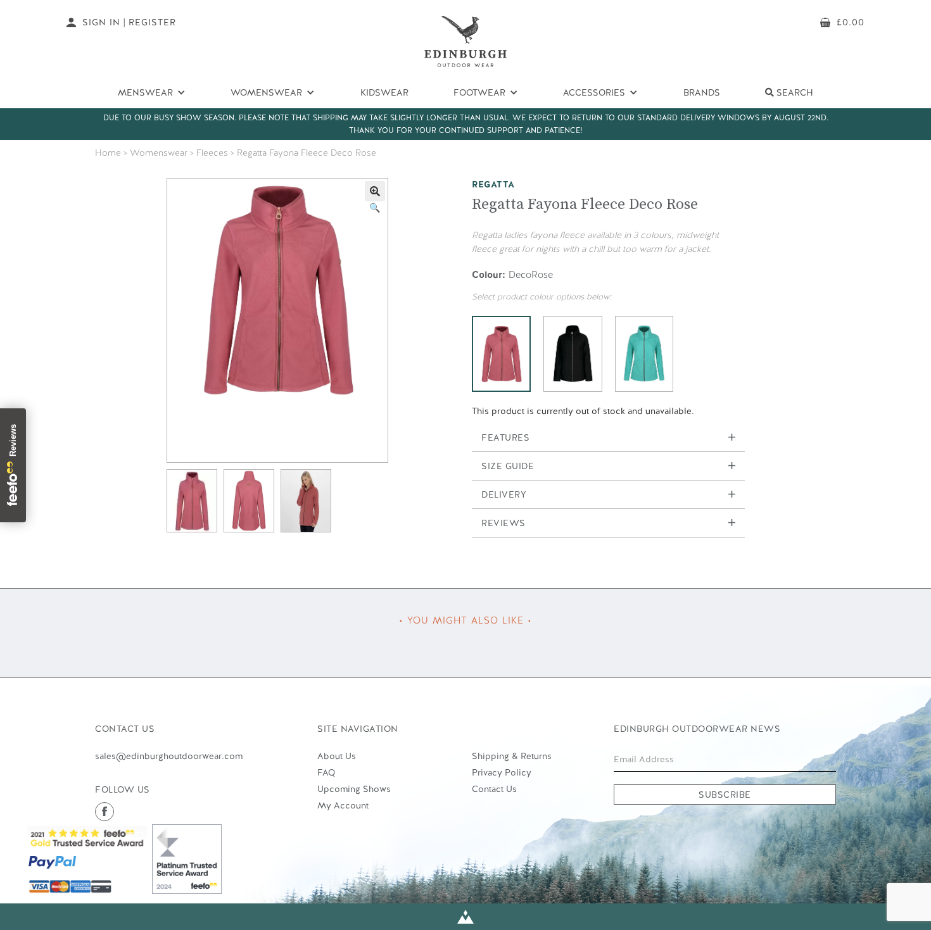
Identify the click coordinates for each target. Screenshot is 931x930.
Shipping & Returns (512, 756)
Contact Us (494, 789)
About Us (336, 756)
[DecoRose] (501, 354)
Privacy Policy (501, 772)
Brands (701, 92)
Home (108, 152)
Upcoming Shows (354, 789)
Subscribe (725, 794)
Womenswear (158, 152)
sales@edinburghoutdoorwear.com (169, 756)
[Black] (572, 354)
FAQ (326, 772)
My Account (343, 805)
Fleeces (212, 152)
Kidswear (384, 92)
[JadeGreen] (644, 354)
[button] (375, 191)
